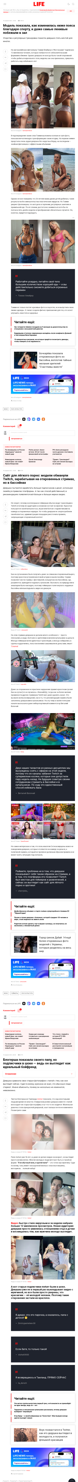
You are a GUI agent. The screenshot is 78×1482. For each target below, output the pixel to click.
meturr (40, 1099)
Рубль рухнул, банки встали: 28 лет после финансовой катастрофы (38, 452)
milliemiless (24, 569)
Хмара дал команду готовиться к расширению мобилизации (39, 1036)
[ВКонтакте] (38, 419)
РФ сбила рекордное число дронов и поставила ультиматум (63, 452)
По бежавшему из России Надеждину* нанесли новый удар (15, 452)
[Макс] (29, 419)
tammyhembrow (27, 130)
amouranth (25, 630)
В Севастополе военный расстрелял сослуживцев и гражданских (62, 1046)
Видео (14, 1223)
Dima (22, 752)
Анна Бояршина (17, 985)
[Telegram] (34, 419)
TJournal (14, 646)
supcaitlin (23, 684)
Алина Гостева (17, 400)
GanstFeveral (24, 841)
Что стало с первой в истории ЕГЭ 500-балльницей (61, 1036)
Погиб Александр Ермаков (35, 460)
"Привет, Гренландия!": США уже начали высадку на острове (63, 461)
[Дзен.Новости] (24, 419)
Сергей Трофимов (18, 1473)
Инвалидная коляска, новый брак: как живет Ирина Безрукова (14, 461)
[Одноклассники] (43, 419)
